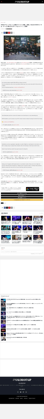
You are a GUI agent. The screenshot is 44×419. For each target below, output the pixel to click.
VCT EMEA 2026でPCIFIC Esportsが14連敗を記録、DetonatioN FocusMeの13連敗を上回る (5, 241)
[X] (7, 33)
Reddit (9, 181)
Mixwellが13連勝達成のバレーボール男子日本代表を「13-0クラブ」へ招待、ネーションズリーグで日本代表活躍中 (24, 304)
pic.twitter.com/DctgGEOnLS (19, 87)
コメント (11, 96)
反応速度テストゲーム (22, 197)
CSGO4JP (17, 398)
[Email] (11, 33)
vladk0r (23, 105)
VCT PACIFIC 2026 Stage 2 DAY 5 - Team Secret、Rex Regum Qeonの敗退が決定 (5, 232)
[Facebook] (5, 33)
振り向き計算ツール (22, 195)
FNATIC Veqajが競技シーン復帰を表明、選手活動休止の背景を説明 (16, 232)
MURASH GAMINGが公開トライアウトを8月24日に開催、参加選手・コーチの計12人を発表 (23, 328)
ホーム (2, 22)
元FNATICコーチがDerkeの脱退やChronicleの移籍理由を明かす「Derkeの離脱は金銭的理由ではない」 (38, 241)
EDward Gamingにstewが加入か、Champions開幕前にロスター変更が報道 (38, 232)
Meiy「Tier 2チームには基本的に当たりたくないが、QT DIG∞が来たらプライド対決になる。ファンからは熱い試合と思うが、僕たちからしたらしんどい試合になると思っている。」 (24, 317)
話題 (4, 22)
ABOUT (21, 398)
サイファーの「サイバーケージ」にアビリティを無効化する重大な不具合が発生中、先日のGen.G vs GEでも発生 (16, 241)
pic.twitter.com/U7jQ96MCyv (8, 121)
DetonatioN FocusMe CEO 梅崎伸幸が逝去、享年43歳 (27, 241)
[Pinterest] (9, 33)
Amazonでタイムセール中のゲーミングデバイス (22, 199)
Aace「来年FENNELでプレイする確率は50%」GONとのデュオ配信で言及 (20, 307)
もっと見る (41, 213)
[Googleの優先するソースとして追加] (32, 189)
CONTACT (26, 398)
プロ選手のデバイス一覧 (22, 193)
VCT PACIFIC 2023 (25, 62)
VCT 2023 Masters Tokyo (12, 62)
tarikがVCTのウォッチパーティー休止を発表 (27, 232)
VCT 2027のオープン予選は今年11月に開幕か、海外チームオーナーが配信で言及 (16, 222)
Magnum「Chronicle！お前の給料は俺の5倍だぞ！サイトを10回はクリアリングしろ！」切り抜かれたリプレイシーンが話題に (6, 222)
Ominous (21, 72)
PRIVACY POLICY (32, 398)
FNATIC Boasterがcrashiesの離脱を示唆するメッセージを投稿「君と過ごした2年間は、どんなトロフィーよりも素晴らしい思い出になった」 (27, 222)
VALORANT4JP (11, 398)
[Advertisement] (22, 277)
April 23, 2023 (19, 90)
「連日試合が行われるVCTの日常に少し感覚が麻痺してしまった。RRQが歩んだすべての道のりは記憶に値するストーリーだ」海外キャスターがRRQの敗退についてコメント (37, 222)
